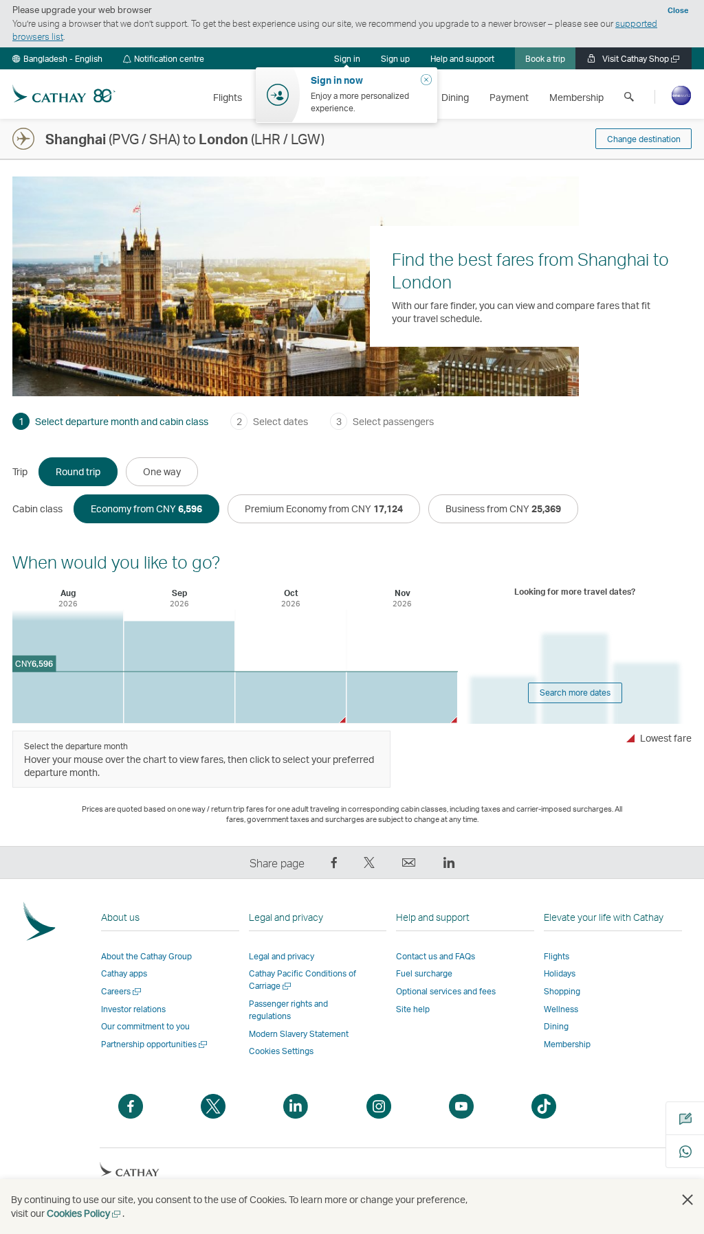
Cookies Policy (84, 1213)
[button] (57, 58)
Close (678, 10)
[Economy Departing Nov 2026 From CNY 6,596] (401, 697)
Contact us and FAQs (435, 956)
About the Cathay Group (146, 956)
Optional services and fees (446, 991)
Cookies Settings (281, 1051)
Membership (567, 1044)
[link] (395, 58)
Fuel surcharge (424, 973)
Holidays (559, 973)
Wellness (561, 1009)
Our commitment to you (145, 1026)
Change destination (644, 139)
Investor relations (133, 1009)
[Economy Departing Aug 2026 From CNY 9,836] (67, 666)
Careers (122, 991)
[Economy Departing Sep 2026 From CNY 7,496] (179, 672)
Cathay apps (124, 973)
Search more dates (575, 692)
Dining (556, 1026)
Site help (413, 1009)
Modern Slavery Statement (299, 1034)
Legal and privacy (281, 956)
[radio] (78, 471)
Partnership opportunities (155, 1044)
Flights (556, 956)
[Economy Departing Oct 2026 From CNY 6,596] (290, 697)
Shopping (562, 991)
